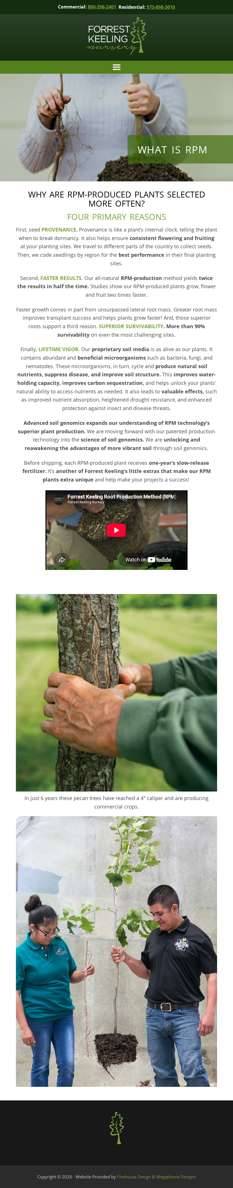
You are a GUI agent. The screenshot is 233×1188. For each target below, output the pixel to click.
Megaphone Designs (176, 1176)
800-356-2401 (102, 7)
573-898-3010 (161, 7)
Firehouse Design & (136, 1176)
